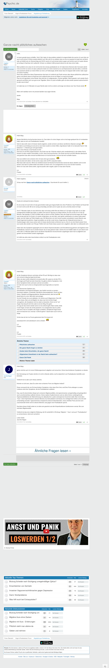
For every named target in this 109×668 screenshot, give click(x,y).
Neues (13, 9)
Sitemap (72, 656)
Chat (47, 9)
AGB (55, 656)
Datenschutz (39, 656)
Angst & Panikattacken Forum (23, 638)
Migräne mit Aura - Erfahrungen (22, 621)
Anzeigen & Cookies (48, 656)
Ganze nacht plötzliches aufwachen (25, 44)
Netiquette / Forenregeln (63, 656)
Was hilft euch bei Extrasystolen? (23, 599)
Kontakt (20, 656)
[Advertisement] (52, 435)
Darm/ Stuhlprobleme (18, 595)
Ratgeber (40, 9)
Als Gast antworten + (10, 49)
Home (6, 9)
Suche (33, 9)
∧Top (105, 666)
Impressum (31, 656)
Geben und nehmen (17, 630)
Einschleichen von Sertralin (20, 586)
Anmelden (85, 9)
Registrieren (75, 9)
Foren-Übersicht (8, 638)
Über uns (25, 656)
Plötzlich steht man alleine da (21, 626)
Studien (65, 9)
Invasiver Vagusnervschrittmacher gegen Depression (31, 590)
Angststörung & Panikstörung (41, 638)
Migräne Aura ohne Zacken (20, 617)
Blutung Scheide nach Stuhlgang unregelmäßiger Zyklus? (32, 581)
